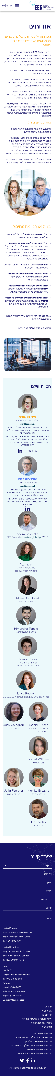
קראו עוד (32, 450)
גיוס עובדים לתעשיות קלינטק (38, 1041)
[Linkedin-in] (33, 1060)
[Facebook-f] (27, 1060)
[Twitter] (22, 1060)
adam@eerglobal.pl (30, 537)
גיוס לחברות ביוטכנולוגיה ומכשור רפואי (34, 1037)
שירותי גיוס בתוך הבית (41, 1023)
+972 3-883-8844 (14, 978)
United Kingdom (11, 947)
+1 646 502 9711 (13, 940)
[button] (17, 6)
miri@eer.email (27, 423)
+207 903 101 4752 (14, 959)
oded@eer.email (27, 486)
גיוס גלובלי (47, 1010)
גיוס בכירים (46, 1027)
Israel (5, 966)
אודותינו (48, 1006)
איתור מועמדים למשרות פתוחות (37, 1019)
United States (10, 928)
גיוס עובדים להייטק (43, 1033)
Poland (6, 982)
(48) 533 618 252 (13, 995)
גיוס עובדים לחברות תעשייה (39, 1049)
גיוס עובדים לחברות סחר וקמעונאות (35, 1053)
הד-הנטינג (47, 1014)
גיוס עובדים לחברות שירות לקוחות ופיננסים (31, 1045)
